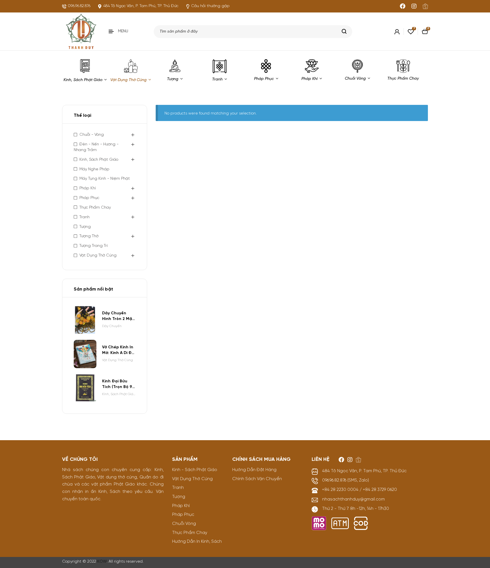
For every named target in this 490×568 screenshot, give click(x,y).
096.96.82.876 (79, 6)
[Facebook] (402, 6)
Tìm (344, 31)
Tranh (84, 217)
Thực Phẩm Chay (95, 207)
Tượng (85, 227)
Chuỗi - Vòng (91, 135)
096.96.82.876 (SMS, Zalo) (345, 480)
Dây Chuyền (112, 326)
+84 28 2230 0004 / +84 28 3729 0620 (359, 490)
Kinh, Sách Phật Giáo (98, 160)
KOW (102, 561)
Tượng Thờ (88, 236)
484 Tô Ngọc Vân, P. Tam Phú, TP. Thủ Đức (364, 471)
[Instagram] (414, 6)
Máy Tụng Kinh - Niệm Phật (104, 179)
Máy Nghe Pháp (94, 169)
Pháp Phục (89, 198)
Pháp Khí (87, 188)
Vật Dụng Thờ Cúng (98, 255)
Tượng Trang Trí (93, 246)
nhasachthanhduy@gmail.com (353, 499)
